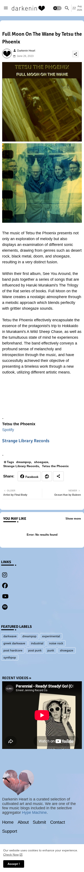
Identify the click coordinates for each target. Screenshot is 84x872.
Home (8, 822)
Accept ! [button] (14, 864)
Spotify (8, 430)
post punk (35, 650)
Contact (57, 822)
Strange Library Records (25, 441)
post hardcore (12, 650)
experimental (51, 636)
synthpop (9, 657)
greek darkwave (14, 643)
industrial (37, 643)
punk (50, 650)
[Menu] (6, 8)
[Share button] (58, 476)
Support (9, 831)
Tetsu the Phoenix (55, 466)
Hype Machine (34, 812)
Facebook (31, 477)
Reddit (47, 476)
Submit (39, 822)
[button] (57, 8)
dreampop (23, 462)
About (23, 822)
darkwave (10, 636)
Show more (73, 518)
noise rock (56, 643)
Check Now (11, 854)
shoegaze (41, 462)
